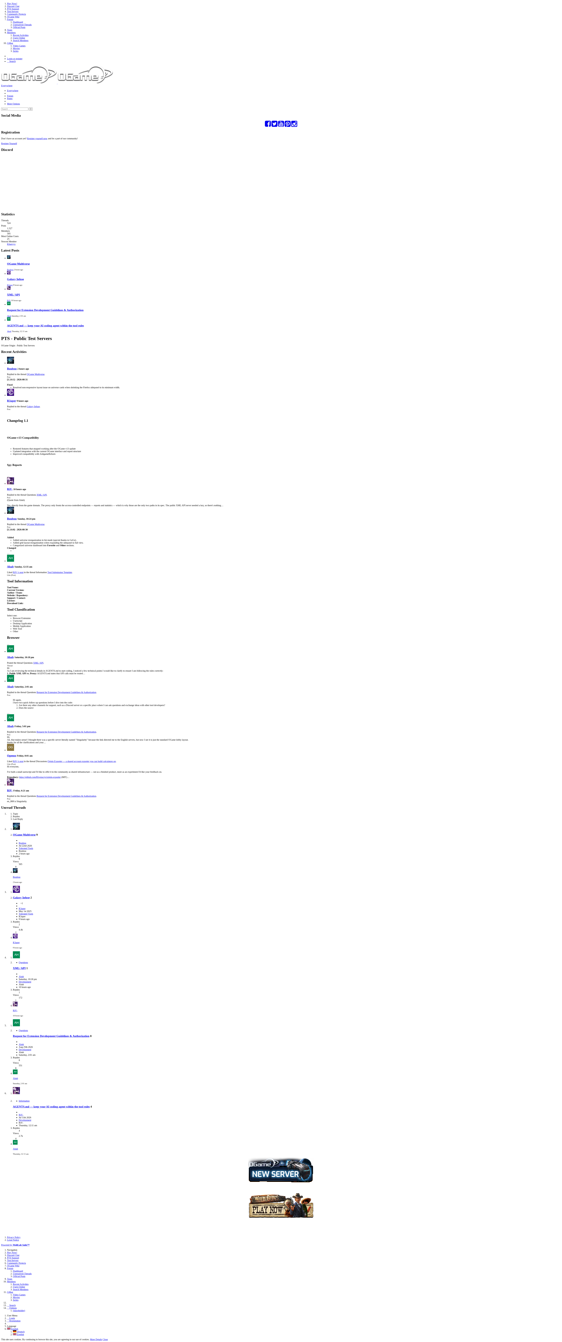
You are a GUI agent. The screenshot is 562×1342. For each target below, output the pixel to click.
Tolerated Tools (26, 848)
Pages (9, 98)
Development (25, 982)
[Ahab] (10, 561)
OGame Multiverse (18, 263)
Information (24, 1101)
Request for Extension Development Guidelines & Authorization (45, 310)
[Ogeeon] (10, 750)
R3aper (10, 285)
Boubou (10, 270)
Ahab (9, 316)
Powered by (15, 1245)
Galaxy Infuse (15, 279)
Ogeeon (11, 755)
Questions (23, 962)
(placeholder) (19, 1310)
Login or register (14, 58)
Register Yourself (9, 143)
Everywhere (6, 85)
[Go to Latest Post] (15, 872)
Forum (10, 96)
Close (105, 1339)
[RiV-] (10, 483)
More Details (96, 1339)
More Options (13, 104)
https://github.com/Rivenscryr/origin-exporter (40, 777)
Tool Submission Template (59, 572)
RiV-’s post (18, 572)
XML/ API (13, 294)
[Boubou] (10, 363)
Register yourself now (37, 138)
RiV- (9, 300)
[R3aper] (10, 395)
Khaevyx (11, 244)
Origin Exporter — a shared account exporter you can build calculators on (82, 761)
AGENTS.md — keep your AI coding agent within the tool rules (45, 325)
